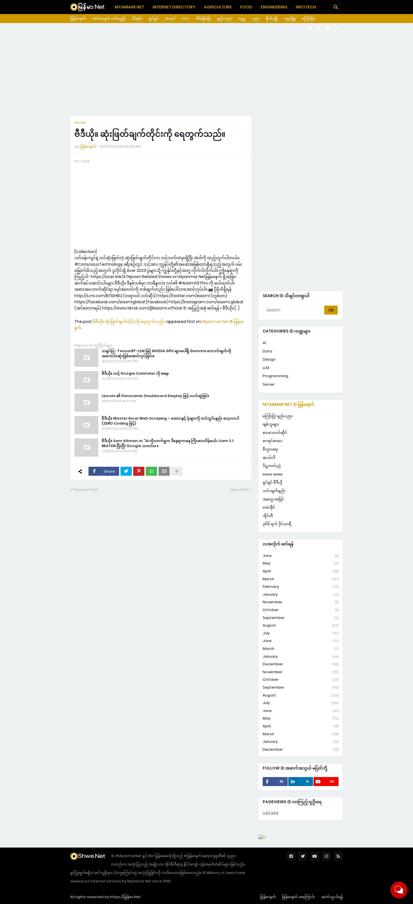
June (301, 555)
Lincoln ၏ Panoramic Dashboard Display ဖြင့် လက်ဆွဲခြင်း (155, 396)
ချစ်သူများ (271, 424)
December (301, 664)
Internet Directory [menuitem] (174, 7)
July (301, 633)
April (301, 571)
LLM (266, 367)
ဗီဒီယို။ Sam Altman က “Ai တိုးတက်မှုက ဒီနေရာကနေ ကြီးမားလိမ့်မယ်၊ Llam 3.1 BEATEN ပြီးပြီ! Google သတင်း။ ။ (167, 443)
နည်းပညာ (224, 18)
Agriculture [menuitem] (218, 7)
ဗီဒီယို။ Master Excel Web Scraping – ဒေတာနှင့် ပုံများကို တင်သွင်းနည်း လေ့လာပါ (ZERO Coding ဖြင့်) (170, 421)
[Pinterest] (138, 471)
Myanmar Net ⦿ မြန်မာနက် (288, 404)
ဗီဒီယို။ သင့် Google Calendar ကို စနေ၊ (135, 373)
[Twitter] (126, 471)
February (301, 586)
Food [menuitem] (246, 7)
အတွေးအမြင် (273, 499)
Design (269, 359)
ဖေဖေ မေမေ (273, 474)
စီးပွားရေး (270, 449)
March (301, 579)
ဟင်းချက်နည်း (274, 490)
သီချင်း (137, 18)
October (301, 609)
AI (264, 342)
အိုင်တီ (268, 515)
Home (80, 122)
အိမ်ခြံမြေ (203, 18)
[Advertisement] (206, 69)
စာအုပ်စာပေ (272, 440)
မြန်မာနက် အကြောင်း (298, 897)
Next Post (240, 489)
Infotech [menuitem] (306, 7)
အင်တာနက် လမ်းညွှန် (108, 18)
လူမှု (242, 18)
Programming (275, 376)
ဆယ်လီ (269, 457)
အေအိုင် (269, 507)
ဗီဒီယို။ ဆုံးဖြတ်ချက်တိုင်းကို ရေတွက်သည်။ (129, 321)
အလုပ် (170, 18)
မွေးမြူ (290, 18)
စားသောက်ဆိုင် (275, 432)
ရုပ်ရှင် (154, 18)
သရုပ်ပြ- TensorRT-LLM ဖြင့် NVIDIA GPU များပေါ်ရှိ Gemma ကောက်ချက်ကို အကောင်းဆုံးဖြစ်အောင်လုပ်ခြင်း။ (166, 354)
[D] (262, 837)
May (301, 563)
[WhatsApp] (151, 471)
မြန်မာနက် (78, 18)
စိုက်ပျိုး (272, 18)
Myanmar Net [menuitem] (129, 7)
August (301, 625)
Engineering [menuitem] (274, 7)
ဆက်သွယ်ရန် (332, 897)
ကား (185, 18)
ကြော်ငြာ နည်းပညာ (278, 416)
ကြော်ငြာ (309, 18)
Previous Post (85, 489)
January (301, 594)
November (301, 602)
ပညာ (255, 18)
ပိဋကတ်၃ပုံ (272, 465)
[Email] (164, 471)
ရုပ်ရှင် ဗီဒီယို (272, 482)
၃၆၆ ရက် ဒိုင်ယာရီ (277, 524)
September (301, 617)
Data (267, 351)
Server (269, 384)
